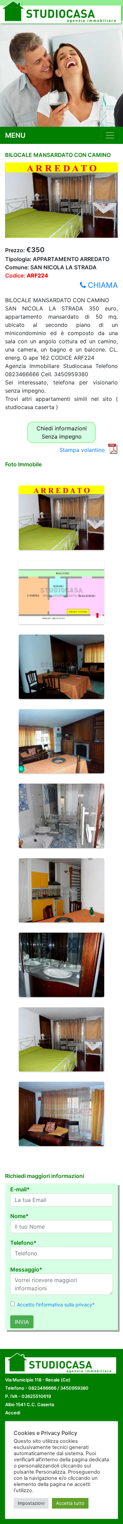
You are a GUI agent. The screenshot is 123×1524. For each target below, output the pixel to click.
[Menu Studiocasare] (110, 135)
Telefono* (23, 1242)
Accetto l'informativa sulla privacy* (56, 1304)
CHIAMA (102, 285)
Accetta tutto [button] (70, 1503)
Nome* (19, 1216)
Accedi (12, 1412)
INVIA (22, 1321)
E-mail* (20, 1189)
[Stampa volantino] (113, 448)
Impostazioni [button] (31, 1503)
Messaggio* (26, 1269)
